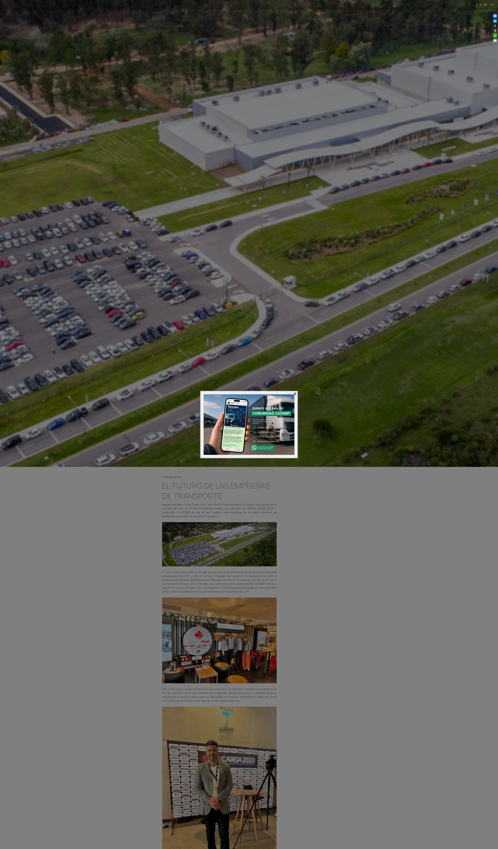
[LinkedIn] (495, 20)
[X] (495, 25)
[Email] (495, 40)
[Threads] (495, 30)
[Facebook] (495, 15)
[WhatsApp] (495, 35)
